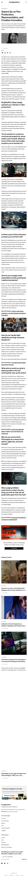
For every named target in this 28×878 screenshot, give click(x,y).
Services (17, 875)
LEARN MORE (14, 548)
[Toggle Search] (26, 2)
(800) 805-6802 (5, 845)
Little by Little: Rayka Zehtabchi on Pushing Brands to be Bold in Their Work (13, 313)
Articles (3, 823)
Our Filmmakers (5, 821)
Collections (11, 875)
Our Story (3, 818)
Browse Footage (9, 796)
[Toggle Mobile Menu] (2, 2)
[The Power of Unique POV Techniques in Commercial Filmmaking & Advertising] (14, 643)
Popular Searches (5, 828)
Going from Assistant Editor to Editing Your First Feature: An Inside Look (12, 431)
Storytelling (3, 657)
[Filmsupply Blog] (14, 2)
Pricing (3, 837)
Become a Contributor (6, 847)
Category (3, 830)
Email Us (3, 842)
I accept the (7, 856)
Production (4, 8)
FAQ (2, 840)
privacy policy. (10, 856)
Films (2, 825)
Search (6, 875)
